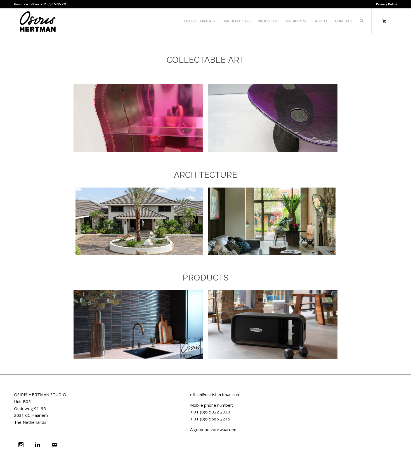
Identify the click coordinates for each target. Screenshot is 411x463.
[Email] (56, 445)
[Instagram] (22, 445)
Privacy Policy (386, 4)
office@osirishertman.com (215, 394)
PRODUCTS (206, 277)
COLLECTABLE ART (205, 60)
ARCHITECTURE (205, 175)
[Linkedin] (39, 445)
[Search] (361, 21)
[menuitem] (385, 4)
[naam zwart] (39, 21)
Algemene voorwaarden (213, 429)
